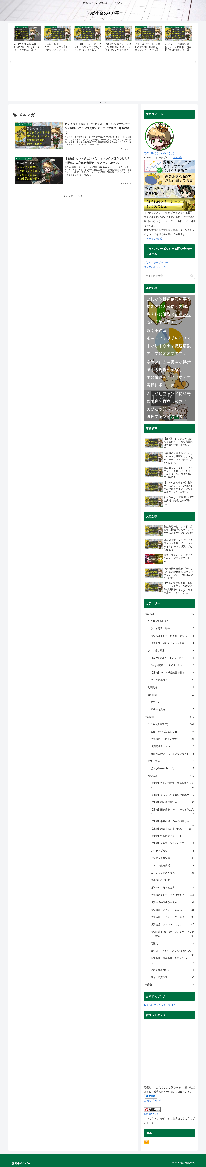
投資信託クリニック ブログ (159, 1005)
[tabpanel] (27, 39)
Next (195, 61)
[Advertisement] (103, 77)
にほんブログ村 (152, 1100)
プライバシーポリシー (156, 262)
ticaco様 (177, 157)
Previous (10, 61)
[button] (191, 275)
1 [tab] (100, 102)
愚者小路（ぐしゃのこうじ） (159, 153)
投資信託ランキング (153, 1114)
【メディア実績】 (153, 238)
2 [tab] (105, 102)
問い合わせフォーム (155, 267)
